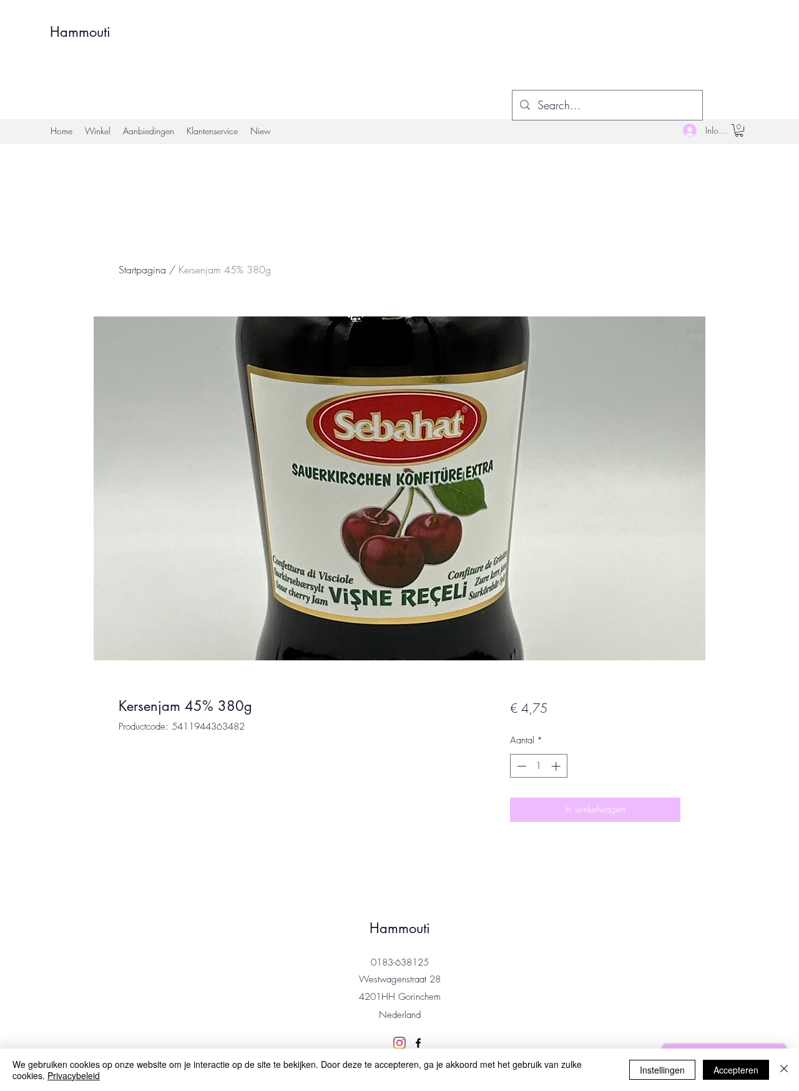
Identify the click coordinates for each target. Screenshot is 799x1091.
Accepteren (735, 1070)
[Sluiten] (784, 1070)
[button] (739, 130)
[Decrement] (520, 766)
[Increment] (557, 766)
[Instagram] (399, 1043)
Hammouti (80, 32)
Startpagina (142, 269)
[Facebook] (418, 1043)
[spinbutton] (538, 766)
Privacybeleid (73, 1075)
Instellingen (662, 1070)
